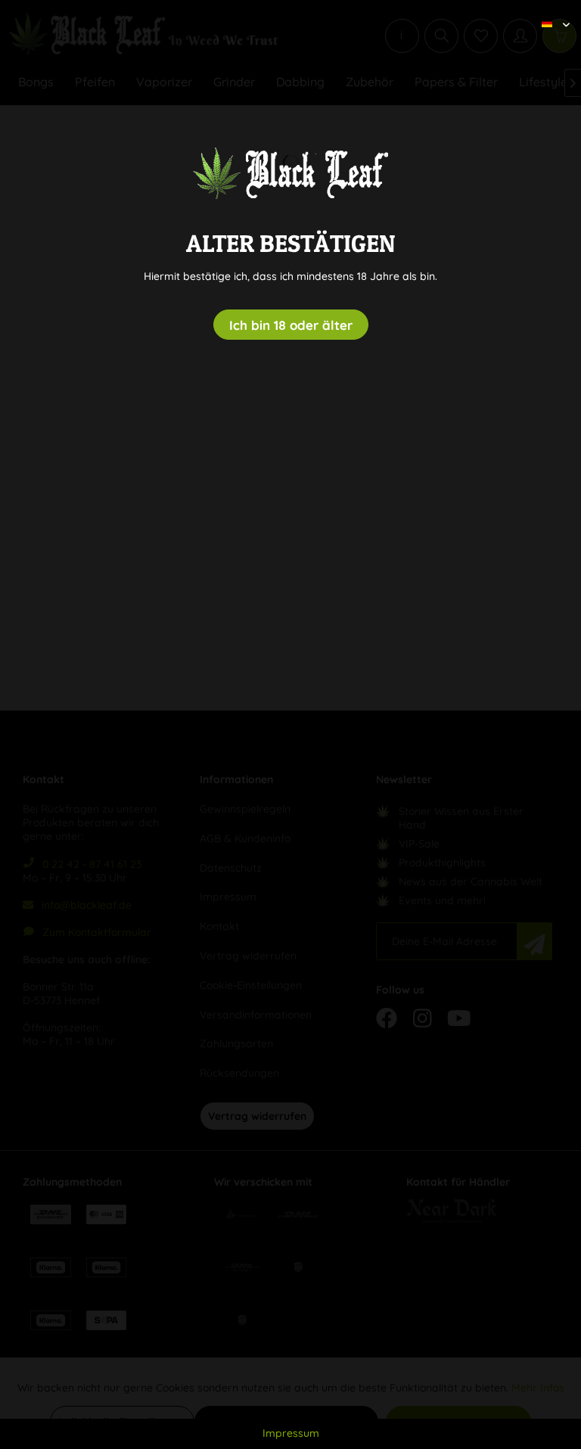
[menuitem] (550, 11)
